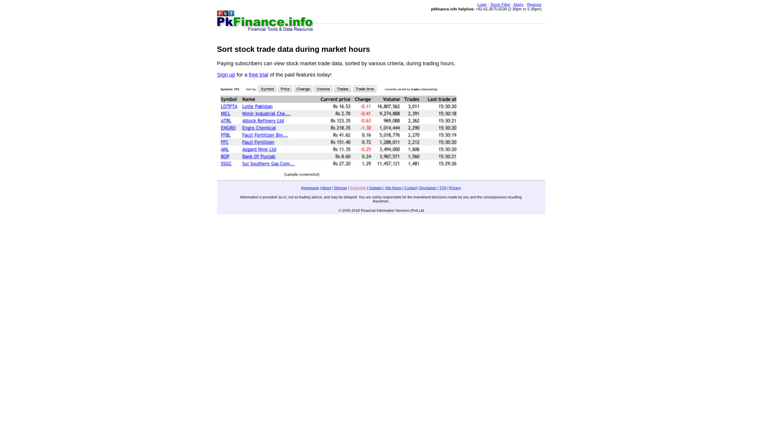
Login (482, 4)
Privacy (455, 188)
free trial (258, 75)
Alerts (518, 4)
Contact (410, 188)
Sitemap (340, 188)
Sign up (226, 75)
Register (534, 4)
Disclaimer (428, 188)
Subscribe (358, 188)
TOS (442, 188)
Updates (375, 188)
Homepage (310, 188)
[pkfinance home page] (266, 21)
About (326, 188)
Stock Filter (500, 4)
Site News (393, 188)
